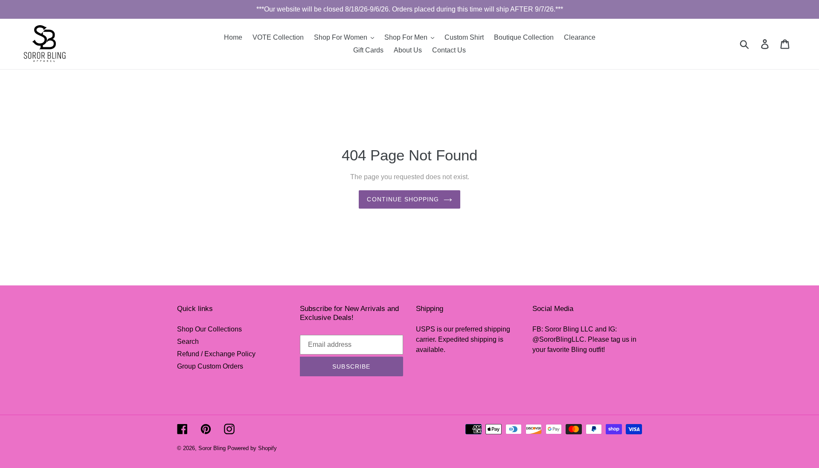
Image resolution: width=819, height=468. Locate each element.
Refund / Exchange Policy (216, 354)
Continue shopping (403, 199)
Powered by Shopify (252, 448)
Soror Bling (212, 448)
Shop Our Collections (209, 329)
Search (188, 341)
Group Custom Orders (210, 366)
